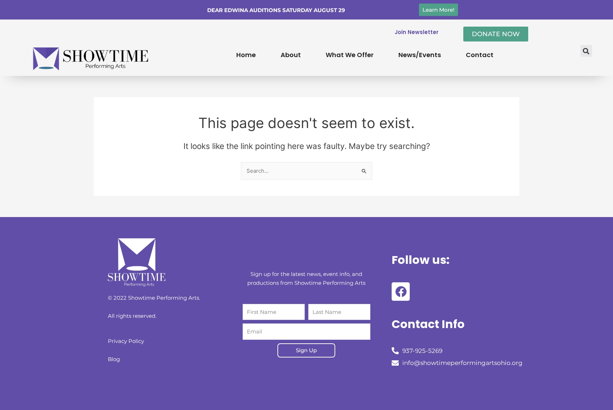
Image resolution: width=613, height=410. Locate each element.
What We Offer (350, 54)
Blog (114, 359)
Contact (479, 54)
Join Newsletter (416, 32)
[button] (586, 51)
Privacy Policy (126, 341)
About (291, 54)
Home (246, 54)
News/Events (419, 54)
